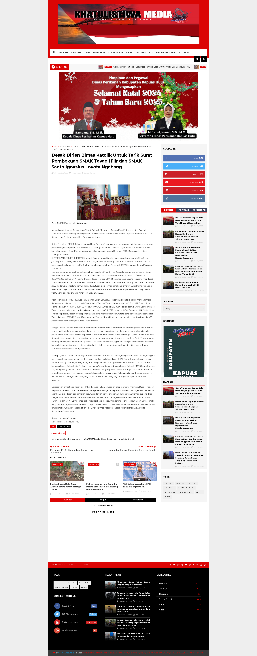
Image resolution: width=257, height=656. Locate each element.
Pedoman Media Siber (162, 52)
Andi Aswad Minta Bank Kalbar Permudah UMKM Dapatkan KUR (187, 285)
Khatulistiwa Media (92, 653)
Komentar (199, 210)
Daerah (63, 52)
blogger (67, 500)
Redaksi (184, 52)
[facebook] (171, 564)
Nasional (77, 52)
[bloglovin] (186, 564)
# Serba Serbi (64, 426)
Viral (129, 52)
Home (54, 146)
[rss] (193, 564)
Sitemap (141, 52)
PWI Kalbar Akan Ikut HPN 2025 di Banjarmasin (137, 485)
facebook (138, 500)
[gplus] (178, 564)
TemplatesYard (66, 653)
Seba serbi (170, 492)
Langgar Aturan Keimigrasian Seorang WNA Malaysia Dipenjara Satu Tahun (133, 609)
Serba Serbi (115, 52)
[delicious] (204, 564)
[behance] (197, 564)
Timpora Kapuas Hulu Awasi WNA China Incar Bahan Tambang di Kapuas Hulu (133, 595)
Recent (169, 210)
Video (199, 492)
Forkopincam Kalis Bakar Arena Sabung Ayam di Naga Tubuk (65, 487)
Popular (184, 210)
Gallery (192, 483)
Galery (180, 483)
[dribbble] (189, 564)
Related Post (58, 457)
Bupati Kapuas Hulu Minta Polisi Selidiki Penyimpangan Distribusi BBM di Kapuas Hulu (133, 622)
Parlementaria (95, 52)
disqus (102, 500)
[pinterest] (182, 564)
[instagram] (201, 564)
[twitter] (174, 564)
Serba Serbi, (89, 173)
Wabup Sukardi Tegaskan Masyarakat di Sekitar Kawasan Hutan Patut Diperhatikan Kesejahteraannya (188, 252)
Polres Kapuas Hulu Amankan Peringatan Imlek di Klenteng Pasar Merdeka (102, 487)
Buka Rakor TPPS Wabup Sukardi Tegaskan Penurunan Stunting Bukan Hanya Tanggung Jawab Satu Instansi (189, 458)
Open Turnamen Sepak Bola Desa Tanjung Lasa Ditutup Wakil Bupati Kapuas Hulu (132, 67)
